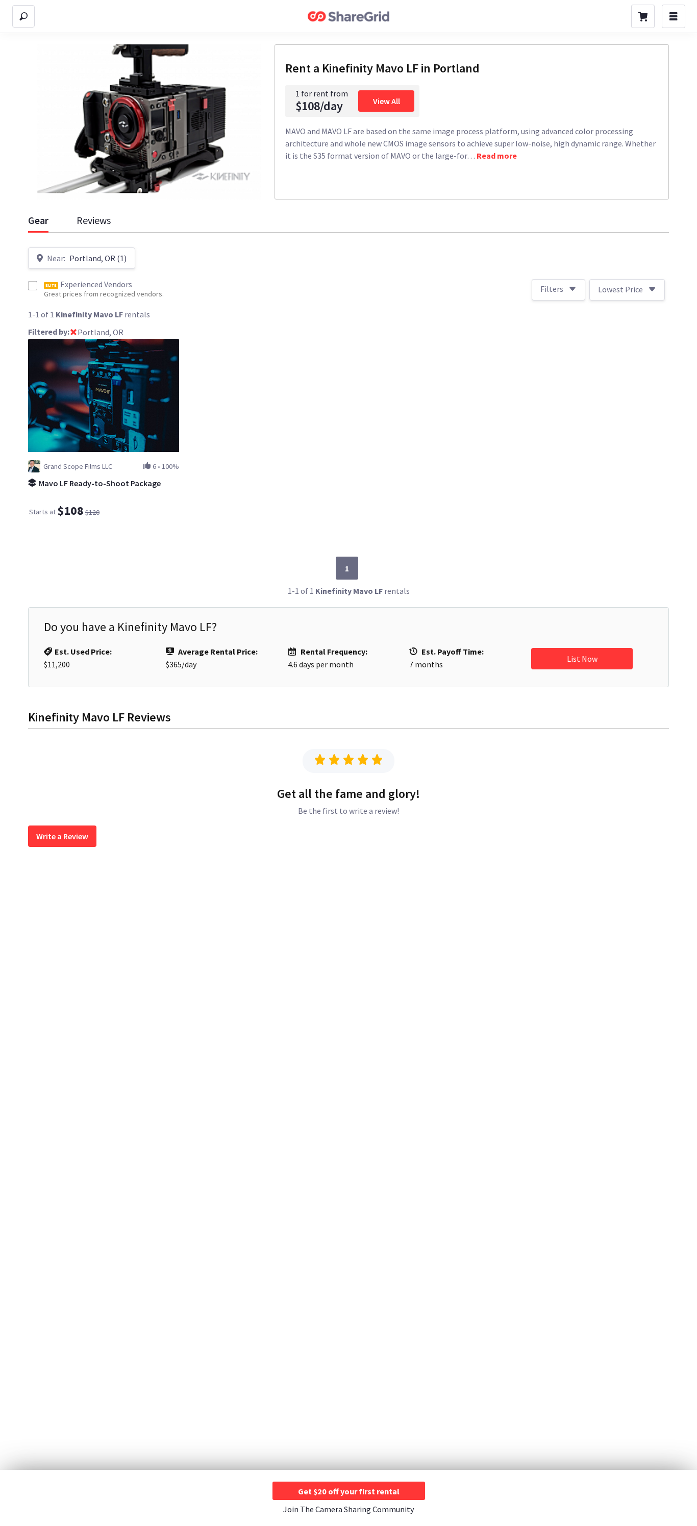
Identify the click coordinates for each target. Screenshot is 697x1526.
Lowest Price (620, 289)
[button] (73, 333)
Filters (551, 289)
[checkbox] (32, 285)
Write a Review (62, 836)
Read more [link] (497, 156)
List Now (582, 659)
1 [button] (347, 568)
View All (386, 101)
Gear (38, 220)
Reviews (94, 220)
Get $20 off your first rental (349, 1491)
